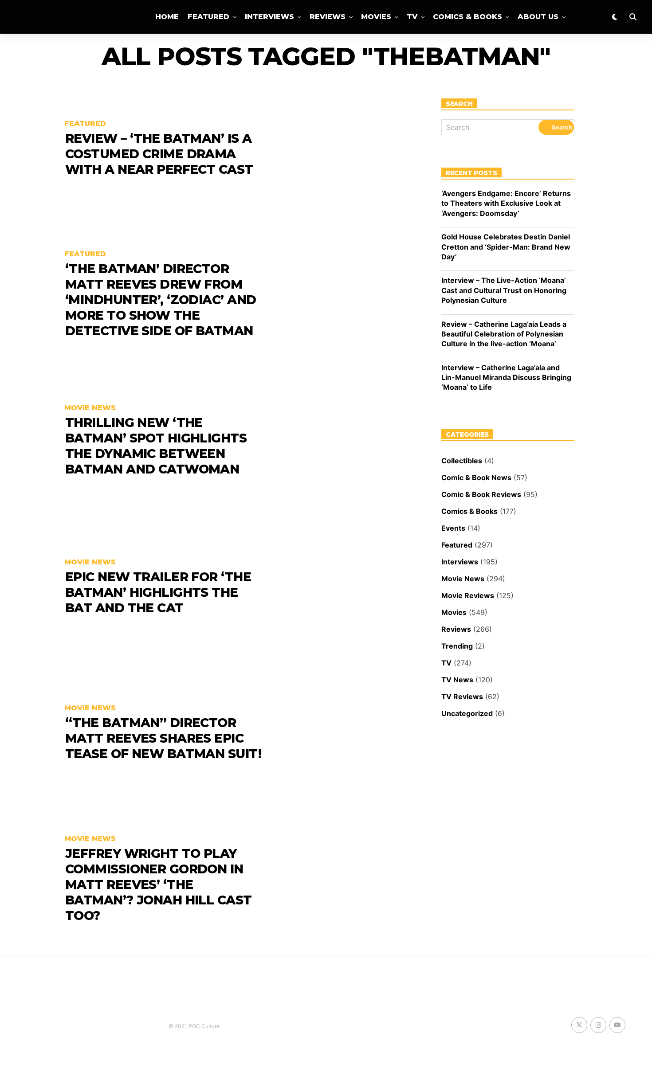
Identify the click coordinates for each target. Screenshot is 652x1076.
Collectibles (461, 460)
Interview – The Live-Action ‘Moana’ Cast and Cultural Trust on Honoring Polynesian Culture (503, 290)
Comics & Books (467, 16)
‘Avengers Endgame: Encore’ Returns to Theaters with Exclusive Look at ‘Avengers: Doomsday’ (506, 203)
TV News (457, 679)
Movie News (462, 578)
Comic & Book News (476, 477)
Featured (208, 16)
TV (412, 16)
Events (453, 528)
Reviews (328, 16)
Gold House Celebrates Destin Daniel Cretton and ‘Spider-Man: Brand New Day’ (505, 246)
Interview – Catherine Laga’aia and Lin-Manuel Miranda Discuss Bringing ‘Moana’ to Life (506, 377)
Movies (376, 16)
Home (167, 16)
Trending (457, 646)
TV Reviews (462, 696)
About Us (538, 16)
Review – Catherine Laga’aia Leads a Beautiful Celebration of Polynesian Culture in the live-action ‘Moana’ (503, 334)
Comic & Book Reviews (481, 494)
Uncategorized (467, 713)
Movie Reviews (467, 595)
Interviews (269, 16)
